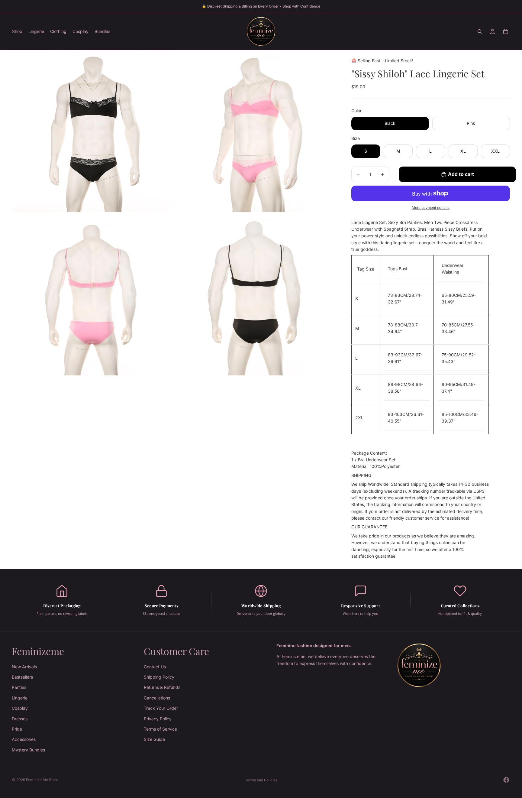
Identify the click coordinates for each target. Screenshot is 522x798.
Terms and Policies (261, 780)
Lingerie (19, 697)
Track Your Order (161, 708)
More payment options (431, 208)
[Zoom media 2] (256, 131)
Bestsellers (22, 677)
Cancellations (157, 697)
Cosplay (20, 708)
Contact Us (155, 666)
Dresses (19, 718)
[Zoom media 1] (93, 131)
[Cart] (505, 31)
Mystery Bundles (28, 749)
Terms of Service (160, 728)
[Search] (479, 31)
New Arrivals (24, 666)
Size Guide (154, 739)
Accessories (24, 739)
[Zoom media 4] (256, 294)
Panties (19, 687)
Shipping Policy (159, 677)
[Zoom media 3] (93, 294)
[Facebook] (506, 779)
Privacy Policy (158, 718)
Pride (17, 728)
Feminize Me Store (42, 779)
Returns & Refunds (162, 687)
